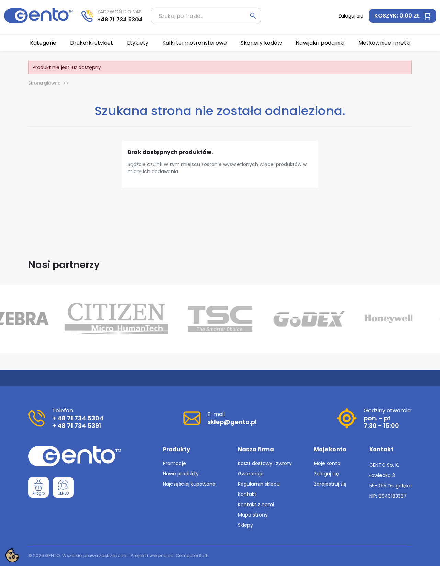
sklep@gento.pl (232, 422)
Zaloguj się (326, 473)
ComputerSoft (191, 555)
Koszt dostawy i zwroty (265, 463)
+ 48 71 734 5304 (77, 418)
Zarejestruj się (330, 483)
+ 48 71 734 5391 (76, 425)
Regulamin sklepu (259, 483)
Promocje (174, 463)
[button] (402, 16)
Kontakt (247, 494)
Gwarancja (251, 473)
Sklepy (245, 525)
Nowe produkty (181, 473)
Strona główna (44, 83)
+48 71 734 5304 (120, 19)
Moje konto (327, 463)
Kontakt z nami (256, 504)
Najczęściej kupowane (189, 483)
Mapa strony (253, 514)
